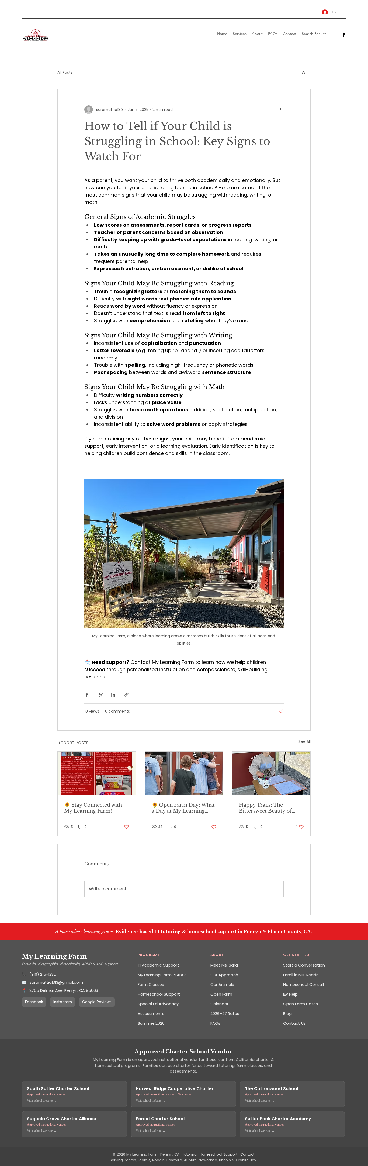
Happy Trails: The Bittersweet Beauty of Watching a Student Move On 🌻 (271, 808)
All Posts (64, 72)
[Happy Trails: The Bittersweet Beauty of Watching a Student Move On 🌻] (271, 773)
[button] (303, 73)
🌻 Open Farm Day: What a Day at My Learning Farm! (183, 808)
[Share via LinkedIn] (113, 694)
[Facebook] (343, 35)
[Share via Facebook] (86, 694)
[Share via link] (126, 694)
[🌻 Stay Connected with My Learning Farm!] (97, 773)
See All (304, 741)
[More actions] (280, 109)
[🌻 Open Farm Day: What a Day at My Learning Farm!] (184, 773)
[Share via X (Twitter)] (100, 694)
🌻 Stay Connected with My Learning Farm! (93, 808)
